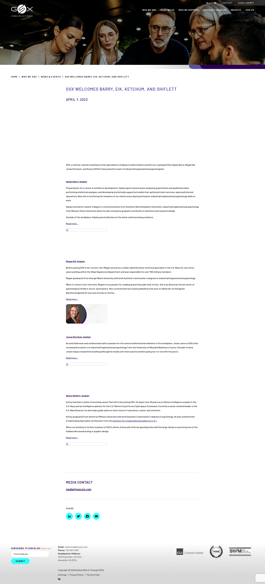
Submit (20, 561)
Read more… (72, 223)
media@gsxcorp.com (78, 489)
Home (14, 76)
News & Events (51, 76)
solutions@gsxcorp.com (76, 547)
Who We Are (29, 76)
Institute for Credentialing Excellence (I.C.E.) (134, 420)
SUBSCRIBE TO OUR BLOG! (31, 548)
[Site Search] (207, 3)
